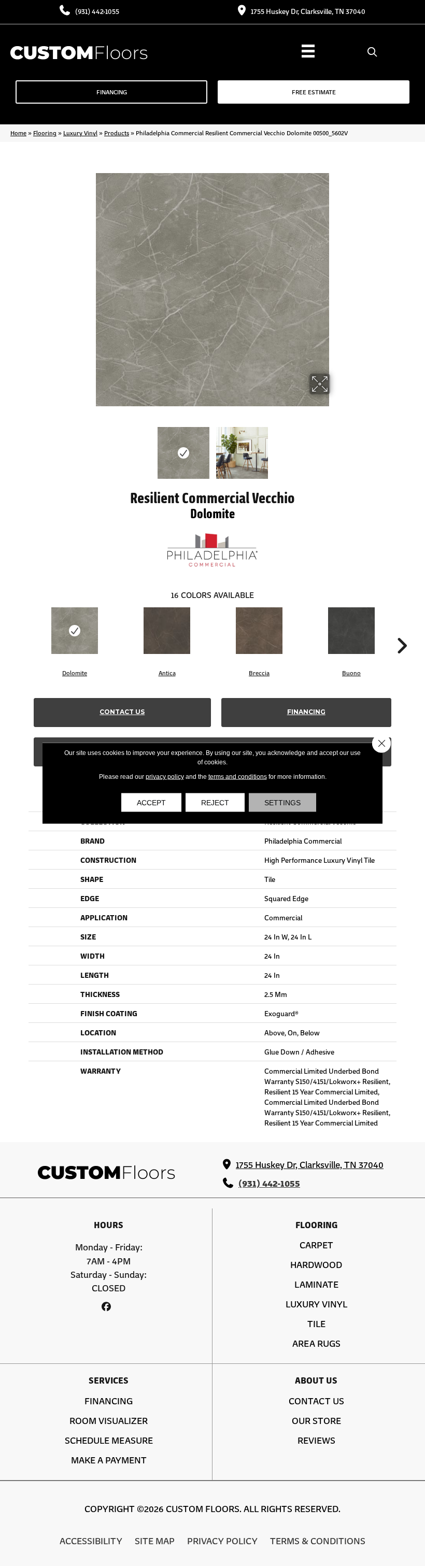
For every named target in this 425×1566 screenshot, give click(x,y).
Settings (282, 803)
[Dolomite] (75, 631)
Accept (151, 803)
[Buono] (351, 631)
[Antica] (167, 631)
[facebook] (106, 1306)
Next (337, 448)
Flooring (44, 133)
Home (18, 133)
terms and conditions (237, 776)
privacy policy (165, 776)
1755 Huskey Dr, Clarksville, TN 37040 (308, 11)
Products (116, 133)
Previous (88, 448)
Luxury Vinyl (80, 133)
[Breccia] (259, 631)
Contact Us (122, 712)
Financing (306, 712)
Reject (215, 803)
